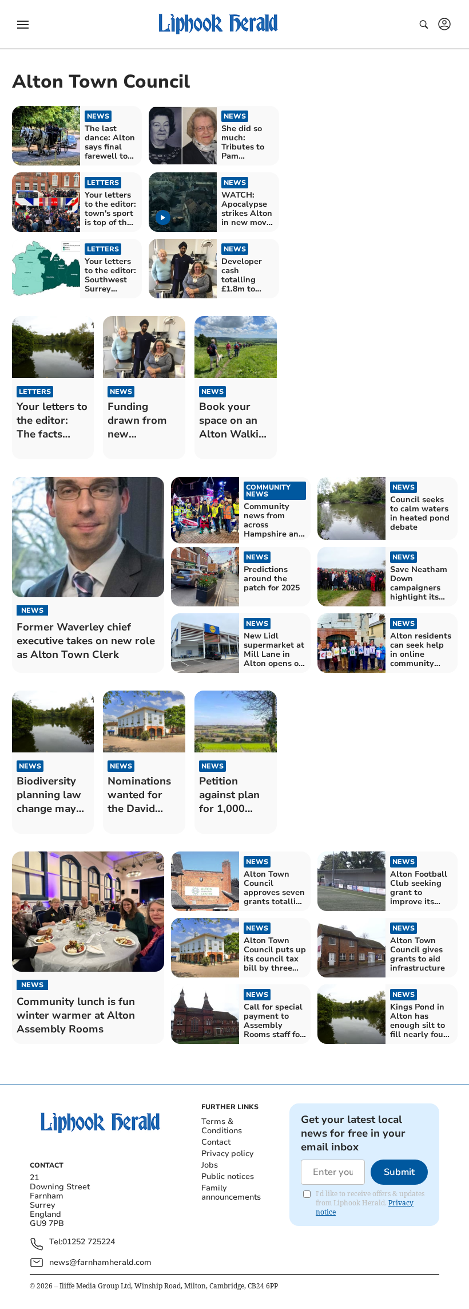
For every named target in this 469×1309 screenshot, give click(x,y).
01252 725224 (88, 1242)
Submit (399, 1172)
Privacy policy (227, 1153)
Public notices (227, 1176)
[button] (23, 24)
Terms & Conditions (221, 1126)
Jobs (209, 1165)
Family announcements (231, 1192)
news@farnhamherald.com (100, 1262)
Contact (215, 1142)
